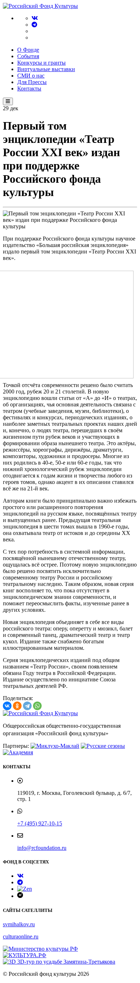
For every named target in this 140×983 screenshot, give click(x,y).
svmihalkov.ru (19, 924)
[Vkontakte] (35, 18)
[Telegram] (34, 25)
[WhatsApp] (37, 706)
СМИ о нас (31, 76)
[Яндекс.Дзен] (24, 889)
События (28, 56)
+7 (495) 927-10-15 (39, 823)
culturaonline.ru (20, 936)
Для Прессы (32, 82)
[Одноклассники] (17, 706)
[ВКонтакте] (7, 706)
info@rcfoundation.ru (41, 848)
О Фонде (28, 50)
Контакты (29, 88)
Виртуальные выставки (46, 69)
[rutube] (20, 896)
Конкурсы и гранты (41, 63)
